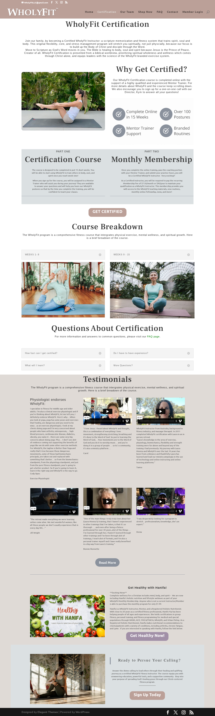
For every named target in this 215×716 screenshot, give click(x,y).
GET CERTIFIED (107, 211)
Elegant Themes (47, 712)
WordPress (83, 712)
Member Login (192, 12)
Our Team (127, 12)
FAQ (160, 12)
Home (89, 12)
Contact (172, 12)
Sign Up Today (147, 694)
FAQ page (153, 336)
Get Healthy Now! (147, 635)
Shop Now (145, 12)
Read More (107, 562)
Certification (106, 12)
